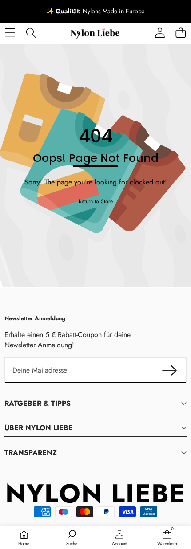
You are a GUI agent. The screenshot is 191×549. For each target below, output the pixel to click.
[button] (181, 33)
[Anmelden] (160, 33)
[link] (96, 201)
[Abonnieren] (169, 370)
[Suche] (31, 33)
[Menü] (10, 33)
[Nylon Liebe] (95, 33)
